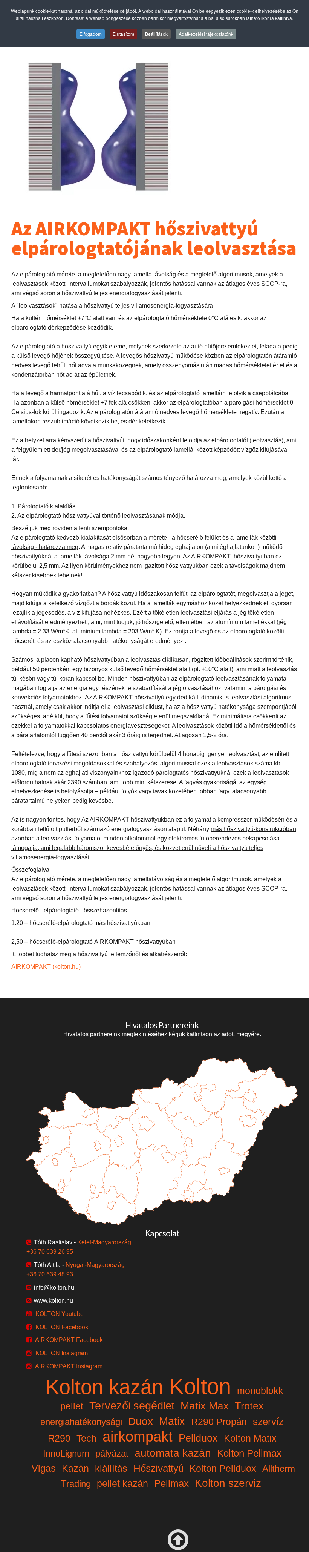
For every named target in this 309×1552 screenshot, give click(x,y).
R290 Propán (219, 1421)
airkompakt (137, 1437)
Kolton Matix (250, 1438)
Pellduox (198, 1438)
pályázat (111, 1453)
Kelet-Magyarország (104, 1242)
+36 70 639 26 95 (49, 1251)
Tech (86, 1438)
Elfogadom (91, 34)
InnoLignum (66, 1453)
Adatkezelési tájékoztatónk (206, 34)
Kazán (75, 1468)
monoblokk (260, 1390)
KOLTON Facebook (61, 1327)
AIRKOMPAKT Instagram (68, 1366)
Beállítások (156, 34)
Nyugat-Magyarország (95, 1265)
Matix (172, 1421)
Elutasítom (123, 34)
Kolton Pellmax (249, 1453)
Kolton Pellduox (223, 1468)
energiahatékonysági (81, 1422)
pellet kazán (122, 1483)
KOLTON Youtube (59, 1314)
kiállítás (111, 1468)
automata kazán (173, 1453)
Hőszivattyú (158, 1468)
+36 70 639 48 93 (49, 1274)
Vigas (44, 1468)
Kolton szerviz (228, 1483)
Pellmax (171, 1483)
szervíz (268, 1421)
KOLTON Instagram (61, 1353)
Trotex (249, 1406)
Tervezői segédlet (131, 1406)
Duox (140, 1421)
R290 (59, 1438)
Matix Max (205, 1406)
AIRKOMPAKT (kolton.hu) (46, 966)
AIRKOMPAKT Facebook (69, 1340)
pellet (71, 1406)
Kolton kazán (104, 1387)
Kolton (200, 1386)
